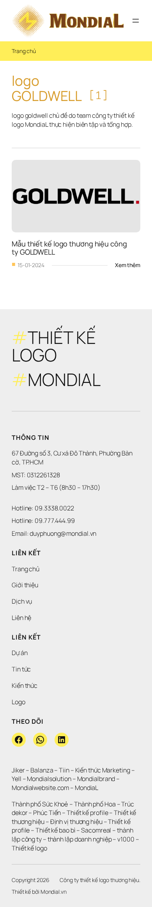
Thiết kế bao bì (55, 830)
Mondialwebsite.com (40, 787)
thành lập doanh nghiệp (80, 839)
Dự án (20, 652)
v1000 (125, 839)
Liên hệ (21, 617)
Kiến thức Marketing (102, 770)
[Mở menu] (135, 20)
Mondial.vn (54, 891)
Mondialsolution (49, 778)
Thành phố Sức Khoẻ (40, 804)
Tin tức (21, 669)
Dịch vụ (22, 601)
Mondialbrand (96, 778)
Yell (16, 778)
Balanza (41, 770)
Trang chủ (24, 51)
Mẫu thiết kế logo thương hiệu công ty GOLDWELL (70, 248)
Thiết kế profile (87, 812)
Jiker (19, 770)
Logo (18, 702)
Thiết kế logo (29, 848)
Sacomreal (96, 830)
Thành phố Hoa (95, 804)
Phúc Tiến (47, 812)
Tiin (64, 770)
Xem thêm (127, 265)
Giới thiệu (25, 585)
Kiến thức (24, 685)
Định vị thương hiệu (77, 821)
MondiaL (86, 787)
